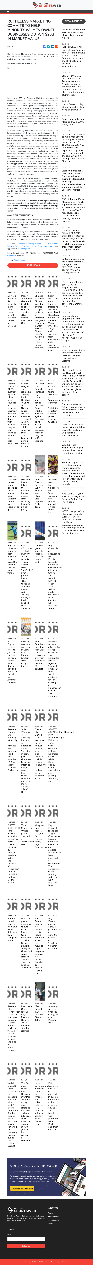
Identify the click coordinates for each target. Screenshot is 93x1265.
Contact (51, 1223)
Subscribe (26, 1246)
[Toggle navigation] (8, 11)
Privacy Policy (53, 1216)
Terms (50, 1213)
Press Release (19, 260)
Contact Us (11, 256)
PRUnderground (24, 249)
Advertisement (54, 1220)
